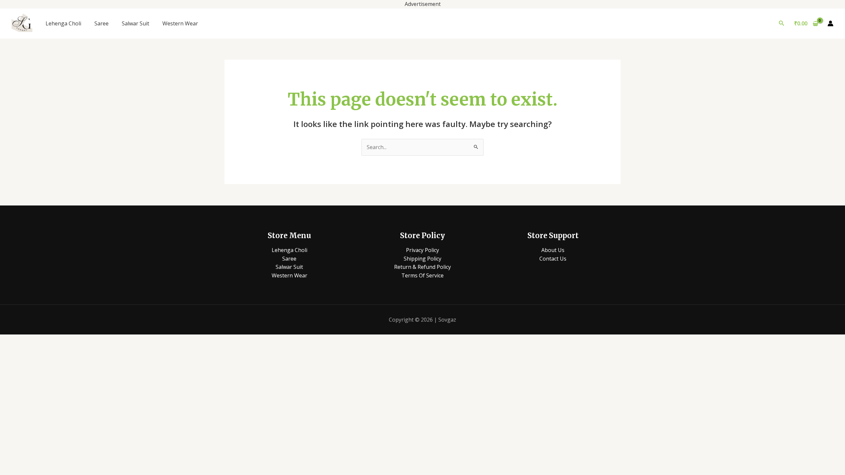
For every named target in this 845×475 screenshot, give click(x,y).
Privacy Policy (422, 250)
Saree (101, 23)
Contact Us (552, 258)
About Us (552, 250)
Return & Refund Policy (422, 266)
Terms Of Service (422, 275)
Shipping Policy (422, 258)
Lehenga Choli (63, 23)
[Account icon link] (830, 23)
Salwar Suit (135, 23)
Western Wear (180, 23)
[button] (782, 23)
